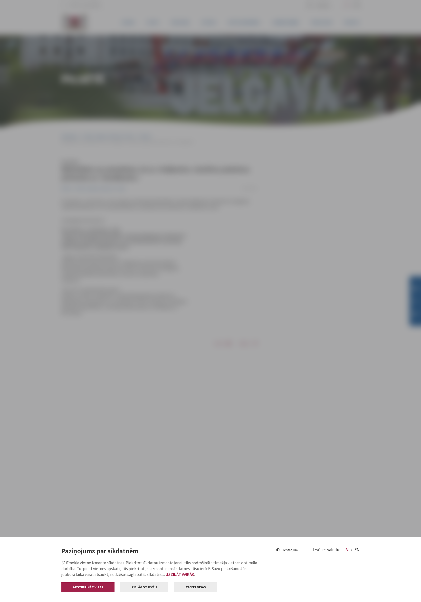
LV (346, 549)
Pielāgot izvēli (144, 587)
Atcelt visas (195, 587)
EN (357, 549)
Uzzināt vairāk (180, 574)
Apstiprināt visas (88, 587)
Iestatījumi (290, 550)
